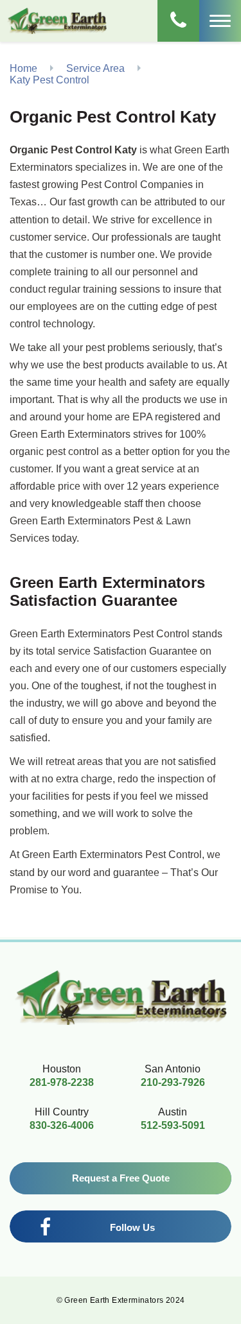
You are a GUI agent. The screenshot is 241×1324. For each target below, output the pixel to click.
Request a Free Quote (121, 1178)
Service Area (95, 68)
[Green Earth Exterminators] (57, 20)
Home (23, 68)
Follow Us (132, 1227)
